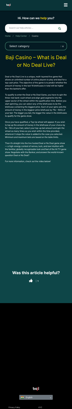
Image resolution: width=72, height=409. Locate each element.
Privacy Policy (14, 407)
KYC (40, 407)
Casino (35, 36)
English (28, 397)
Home (8, 36)
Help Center (21, 36)
